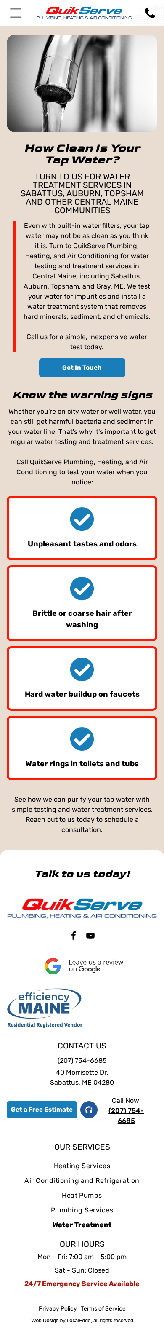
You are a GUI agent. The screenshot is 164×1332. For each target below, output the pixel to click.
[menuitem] (82, 1165)
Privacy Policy (58, 1308)
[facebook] (73, 936)
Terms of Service (103, 1308)
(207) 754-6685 (82, 1061)
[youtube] (90, 936)
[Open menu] (15, 13)
